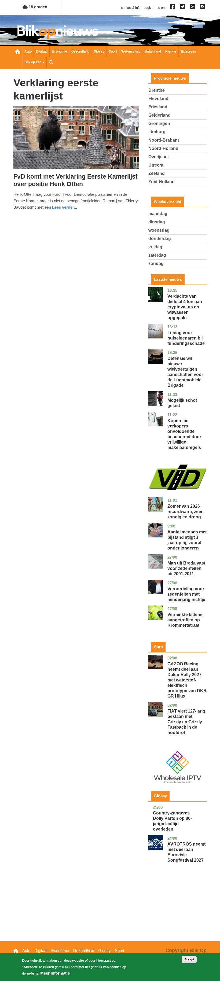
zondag (156, 263)
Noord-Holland (163, 148)
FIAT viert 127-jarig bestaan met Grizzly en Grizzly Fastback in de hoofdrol (186, 722)
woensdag (159, 230)
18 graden (37, 7)
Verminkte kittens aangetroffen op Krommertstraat (185, 620)
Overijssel (158, 156)
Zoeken (51, 63)
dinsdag (156, 222)
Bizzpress (188, 51)
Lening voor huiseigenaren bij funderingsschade (186, 338)
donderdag (159, 238)
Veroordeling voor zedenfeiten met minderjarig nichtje (186, 594)
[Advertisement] (177, 910)
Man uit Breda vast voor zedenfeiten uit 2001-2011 (186, 568)
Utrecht (155, 165)
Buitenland (153, 51)
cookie (148, 8)
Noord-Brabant (163, 140)
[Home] (57, 32)
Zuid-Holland (161, 181)
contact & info (131, 8)
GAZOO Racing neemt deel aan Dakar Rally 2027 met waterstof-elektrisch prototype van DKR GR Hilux (187, 680)
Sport (113, 51)
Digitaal (41, 51)
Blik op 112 (33, 62)
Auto (28, 51)
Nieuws (171, 51)
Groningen (159, 123)
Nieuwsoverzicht (17, 52)
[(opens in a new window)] (173, 8)
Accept (189, 959)
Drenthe (156, 90)
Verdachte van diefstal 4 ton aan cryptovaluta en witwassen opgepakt (184, 307)
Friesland (157, 107)
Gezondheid (80, 51)
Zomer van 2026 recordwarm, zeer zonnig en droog (185, 511)
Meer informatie (55, 973)
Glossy (99, 51)
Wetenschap (130, 51)
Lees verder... (64, 207)
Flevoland (158, 98)
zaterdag (157, 255)
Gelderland (159, 115)
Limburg (157, 132)
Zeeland (156, 173)
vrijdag (155, 247)
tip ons (161, 8)
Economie (59, 51)
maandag (157, 213)
